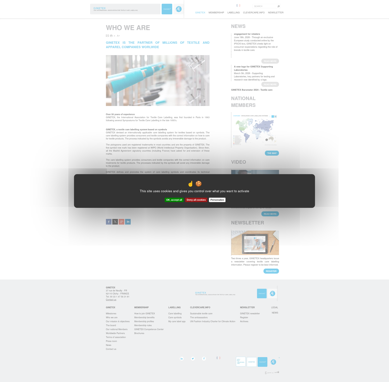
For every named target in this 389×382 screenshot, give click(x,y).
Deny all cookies (196, 200)
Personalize (217, 200)
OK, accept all (174, 200)
